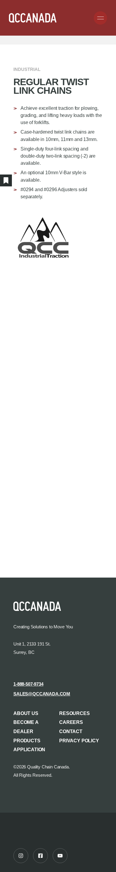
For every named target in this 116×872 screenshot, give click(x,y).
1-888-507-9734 (28, 684)
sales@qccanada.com (41, 694)
